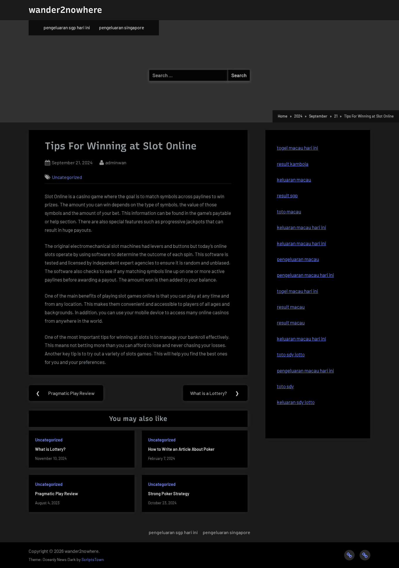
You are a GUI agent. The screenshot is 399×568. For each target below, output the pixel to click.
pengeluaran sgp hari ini (67, 27)
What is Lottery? (50, 449)
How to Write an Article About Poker (181, 449)
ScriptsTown (92, 559)
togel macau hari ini (297, 148)
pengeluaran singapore (121, 27)
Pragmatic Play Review (56, 493)
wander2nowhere (65, 10)
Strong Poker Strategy (168, 493)
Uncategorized (67, 177)
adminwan (115, 162)
